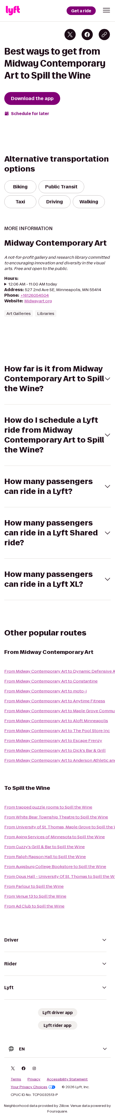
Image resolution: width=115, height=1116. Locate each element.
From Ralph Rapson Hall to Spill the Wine (45, 856)
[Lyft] (12, 10)
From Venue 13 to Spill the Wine (35, 896)
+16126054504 (34, 295)
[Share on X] (70, 34)
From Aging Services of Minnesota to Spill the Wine (54, 837)
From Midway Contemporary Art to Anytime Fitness (54, 701)
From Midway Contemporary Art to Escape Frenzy (53, 740)
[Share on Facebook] (87, 34)
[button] (106, 10)
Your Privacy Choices (29, 1087)
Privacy (34, 1079)
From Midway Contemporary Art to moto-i (45, 691)
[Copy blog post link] (104, 34)
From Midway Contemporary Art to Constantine (51, 681)
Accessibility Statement (67, 1079)
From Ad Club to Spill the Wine (34, 906)
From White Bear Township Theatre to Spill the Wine (56, 817)
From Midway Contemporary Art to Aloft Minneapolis (56, 720)
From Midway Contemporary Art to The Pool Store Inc (57, 730)
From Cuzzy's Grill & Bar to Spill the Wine (44, 847)
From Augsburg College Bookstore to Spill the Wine (55, 866)
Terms (16, 1079)
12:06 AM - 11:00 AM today (33, 284)
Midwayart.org (38, 301)
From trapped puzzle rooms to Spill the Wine (48, 807)
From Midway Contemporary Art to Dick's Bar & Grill (55, 750)
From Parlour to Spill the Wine (34, 886)
